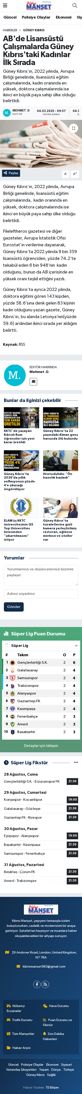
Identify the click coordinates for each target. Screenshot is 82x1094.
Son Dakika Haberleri (53, 1036)
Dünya (56, 1069)
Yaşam (44, 1069)
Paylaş (13, 173)
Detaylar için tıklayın (41, 746)
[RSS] (45, 984)
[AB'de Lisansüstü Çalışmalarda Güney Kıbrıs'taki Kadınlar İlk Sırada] (41, 144)
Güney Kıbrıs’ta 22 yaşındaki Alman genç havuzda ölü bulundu (60, 434)
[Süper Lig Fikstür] (76, 763)
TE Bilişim (52, 1087)
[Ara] (74, 6)
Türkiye (68, 1069)
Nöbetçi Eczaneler (16, 1008)
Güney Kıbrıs (34, 30)
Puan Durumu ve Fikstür (57, 1022)
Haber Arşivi (22, 1048)
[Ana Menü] (5, 6)
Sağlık (51, 1075)
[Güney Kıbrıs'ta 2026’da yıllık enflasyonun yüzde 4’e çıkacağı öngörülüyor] (21, 460)
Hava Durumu (59, 1006)
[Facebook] (37, 984)
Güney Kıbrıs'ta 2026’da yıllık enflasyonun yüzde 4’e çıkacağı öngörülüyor (19, 481)
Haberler (10, 30)
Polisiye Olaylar (36, 17)
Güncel (9, 17)
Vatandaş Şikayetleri (21, 1069)
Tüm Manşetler (23, 1034)
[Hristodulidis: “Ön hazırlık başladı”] (60, 460)
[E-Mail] (33, 381)
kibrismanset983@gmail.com (44, 966)
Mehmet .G (39, 372)
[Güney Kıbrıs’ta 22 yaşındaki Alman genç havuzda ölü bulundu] (60, 417)
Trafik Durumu (22, 1020)
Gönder (13, 607)
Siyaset (66, 1064)
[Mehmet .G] (15, 375)
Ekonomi (64, 17)
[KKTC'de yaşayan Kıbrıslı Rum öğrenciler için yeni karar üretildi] (21, 417)
